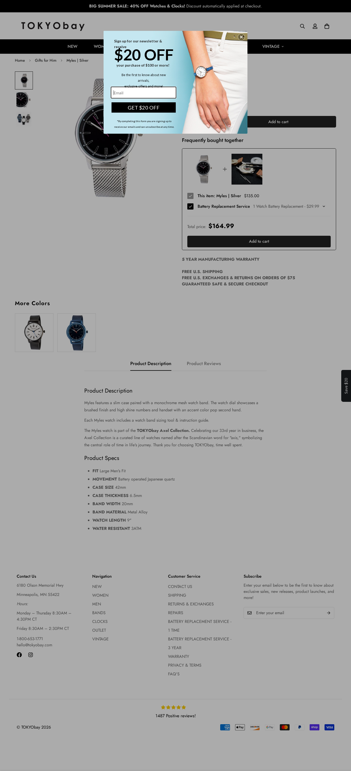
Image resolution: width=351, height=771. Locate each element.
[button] (241, 37)
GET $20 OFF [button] (144, 107)
